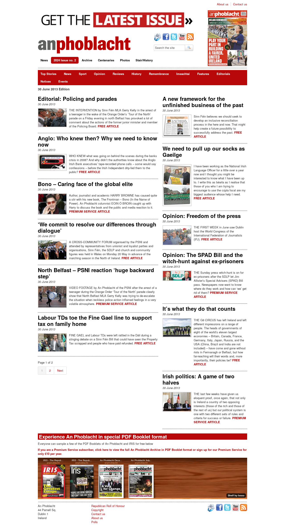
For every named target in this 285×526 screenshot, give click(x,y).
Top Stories (48, 74)
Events (63, 81)
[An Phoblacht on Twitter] (173, 37)
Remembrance (159, 74)
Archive (87, 60)
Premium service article (89, 211)
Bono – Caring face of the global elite (85, 184)
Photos (125, 60)
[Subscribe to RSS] (190, 37)
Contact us (240, 4)
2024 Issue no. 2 (65, 60)
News (44, 60)
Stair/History (144, 60)
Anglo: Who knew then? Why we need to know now (97, 141)
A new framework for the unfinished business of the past (203, 102)
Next (60, 370)
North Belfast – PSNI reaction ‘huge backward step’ (96, 273)
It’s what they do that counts (199, 308)
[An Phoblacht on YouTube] (181, 37)
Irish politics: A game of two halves (198, 379)
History (136, 74)
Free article (108, 126)
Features (203, 74)
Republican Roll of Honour (108, 506)
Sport (82, 74)
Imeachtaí (183, 74)
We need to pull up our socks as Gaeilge (204, 151)
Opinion (99, 74)
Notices (46, 81)
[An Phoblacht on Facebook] (165, 37)
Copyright (97, 510)
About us (222, 4)
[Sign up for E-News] (157, 37)
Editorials (223, 74)
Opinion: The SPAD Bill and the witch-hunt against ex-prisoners (203, 258)
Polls (94, 522)
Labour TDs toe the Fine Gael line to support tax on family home (95, 320)
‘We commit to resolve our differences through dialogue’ (97, 227)
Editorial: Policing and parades (77, 98)
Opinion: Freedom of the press (202, 216)
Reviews (118, 74)
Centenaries (106, 60)
